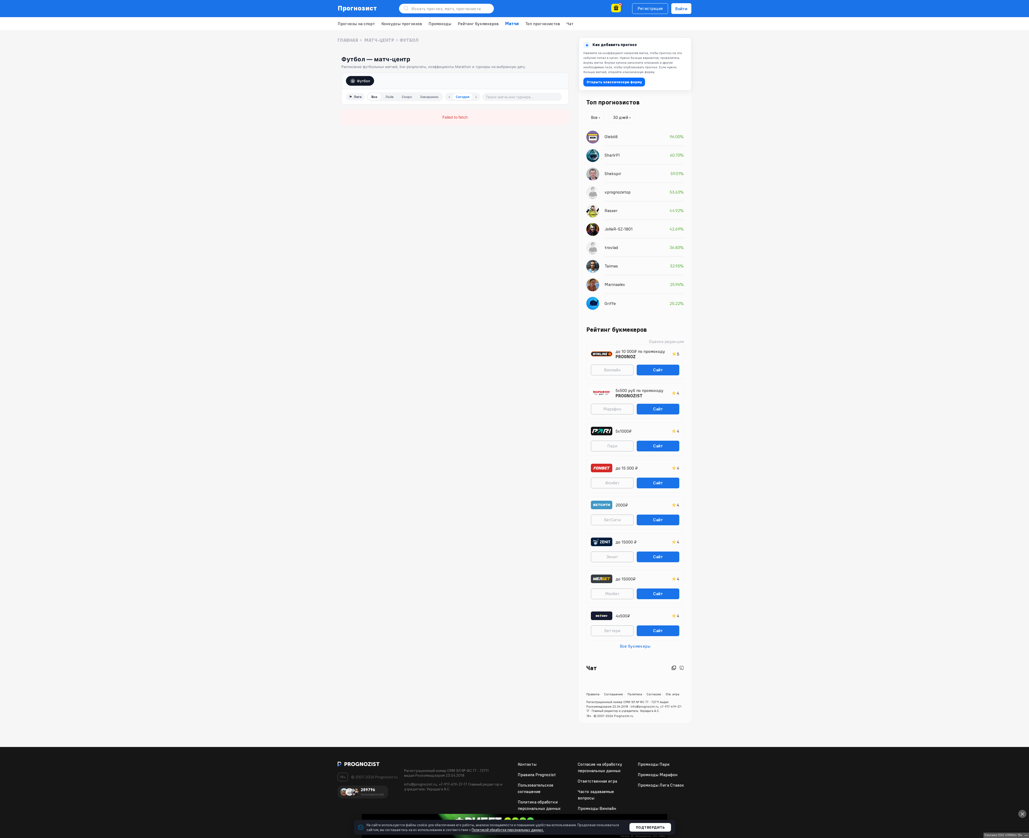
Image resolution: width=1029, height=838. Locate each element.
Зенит (612, 556)
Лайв (389, 97)
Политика (635, 694)
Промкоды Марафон (657, 774)
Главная (348, 40)
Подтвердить (650, 827)
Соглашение (613, 694)
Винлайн (612, 369)
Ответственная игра (597, 781)
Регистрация (650, 8)
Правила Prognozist (537, 774)
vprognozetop (618, 192)
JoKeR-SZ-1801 (619, 229)
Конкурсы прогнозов (401, 23)
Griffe (610, 303)
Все (374, 97)
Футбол (363, 81)
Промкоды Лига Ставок (661, 785)
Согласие (654, 694)
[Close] (1022, 814)
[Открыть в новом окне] (674, 668)
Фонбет (612, 482)
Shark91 (612, 155)
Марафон (612, 409)
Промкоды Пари (653, 764)
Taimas (611, 266)
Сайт (658, 369)
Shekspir (613, 173)
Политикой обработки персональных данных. (508, 830)
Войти (681, 8)
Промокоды (439, 23)
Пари (612, 445)
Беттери (612, 630)
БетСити (612, 519)
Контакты (527, 764)
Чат (569, 23)
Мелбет (612, 593)
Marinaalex (615, 284)
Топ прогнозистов (542, 23)
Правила (592, 694)
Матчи (512, 23)
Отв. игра (672, 694)
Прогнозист (357, 8)
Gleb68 (611, 136)
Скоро (407, 97)
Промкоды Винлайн (597, 808)
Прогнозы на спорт (356, 23)
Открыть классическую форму (614, 82)
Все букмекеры (635, 646)
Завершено (429, 97)
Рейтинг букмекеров (478, 23)
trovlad (611, 247)
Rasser (611, 210)
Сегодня (462, 97)
